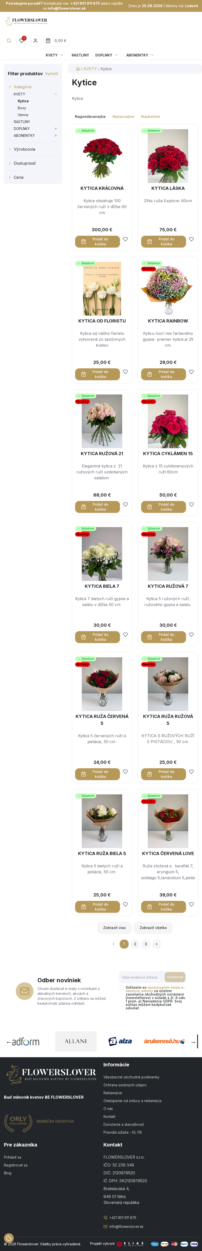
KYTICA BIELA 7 (102, 586)
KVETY (52, 55)
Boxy (22, 108)
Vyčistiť (51, 73)
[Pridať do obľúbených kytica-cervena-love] (191, 904)
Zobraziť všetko (153, 928)
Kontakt (109, 1116)
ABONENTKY (137, 55)
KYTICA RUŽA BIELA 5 (102, 853)
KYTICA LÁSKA (168, 188)
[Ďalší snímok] (193, 1042)
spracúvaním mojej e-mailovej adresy (155, 989)
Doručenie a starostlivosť (123, 1124)
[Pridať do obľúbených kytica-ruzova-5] (191, 634)
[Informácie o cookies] (9, 1238)
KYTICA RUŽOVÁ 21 (102, 453)
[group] (135, 116)
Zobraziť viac (114, 928)
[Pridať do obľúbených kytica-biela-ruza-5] (125, 904)
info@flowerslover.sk (67, 8)
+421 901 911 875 (85, 3)
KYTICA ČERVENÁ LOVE (168, 853)
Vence (23, 115)
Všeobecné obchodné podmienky (131, 1077)
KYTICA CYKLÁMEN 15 (168, 453)
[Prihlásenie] (35, 41)
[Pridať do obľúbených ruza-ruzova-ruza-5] (191, 771)
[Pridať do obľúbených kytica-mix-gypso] (191, 371)
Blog (7, 1173)
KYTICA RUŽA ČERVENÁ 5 (102, 720)
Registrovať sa (15, 1165)
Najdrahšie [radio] (150, 116)
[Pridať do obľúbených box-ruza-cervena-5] (125, 771)
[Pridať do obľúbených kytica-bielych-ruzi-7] (125, 634)
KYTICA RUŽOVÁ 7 (168, 586)
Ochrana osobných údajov (125, 1085)
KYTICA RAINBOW (168, 320)
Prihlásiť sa (12, 1157)
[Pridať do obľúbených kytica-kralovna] (125, 239)
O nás (108, 1109)
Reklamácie (112, 1093)
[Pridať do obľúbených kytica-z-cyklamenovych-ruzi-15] (191, 504)
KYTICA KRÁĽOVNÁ (102, 188)
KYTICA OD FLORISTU (102, 320)
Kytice (23, 101)
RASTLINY (80, 55)
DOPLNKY (103, 55)
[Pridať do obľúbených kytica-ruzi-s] (125, 504)
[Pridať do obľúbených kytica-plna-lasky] (191, 239)
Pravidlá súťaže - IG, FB (122, 1132)
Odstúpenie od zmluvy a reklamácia (132, 1101)
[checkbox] (121, 987)
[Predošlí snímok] (9, 1042)
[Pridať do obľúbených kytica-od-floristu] (125, 371)
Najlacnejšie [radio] (123, 116)
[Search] (9, 41)
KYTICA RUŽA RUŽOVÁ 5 (168, 720)
